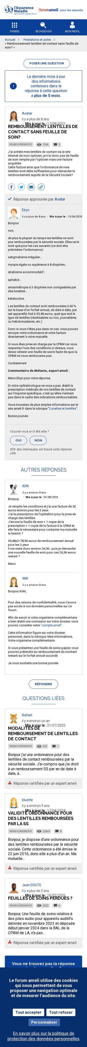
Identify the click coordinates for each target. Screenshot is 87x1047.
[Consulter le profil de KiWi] (14, 493)
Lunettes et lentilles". (63, 408)
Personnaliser (44, 1022)
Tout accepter (28, 1012)
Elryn (25, 210)
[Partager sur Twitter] (21, 187)
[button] (43, 17)
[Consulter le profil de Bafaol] (14, 722)
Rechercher (43, 31)
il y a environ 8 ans (34, 492)
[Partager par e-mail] (31, 187)
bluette (27, 800)
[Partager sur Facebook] (11, 187)
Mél (25, 578)
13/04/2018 (66, 216)
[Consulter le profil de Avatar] (14, 120)
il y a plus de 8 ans (33, 216)
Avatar (27, 113)
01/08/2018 (42, 497)
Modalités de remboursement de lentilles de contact (43, 733)
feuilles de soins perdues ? (40, 898)
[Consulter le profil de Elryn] (14, 217)
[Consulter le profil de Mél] (14, 585)
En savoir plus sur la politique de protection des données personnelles (43, 1036)
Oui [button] (21, 440)
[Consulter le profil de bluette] (14, 806)
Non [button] (41, 442)
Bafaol (27, 715)
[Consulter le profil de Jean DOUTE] (14, 892)
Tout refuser (61, 1012)
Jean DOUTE (31, 885)
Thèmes (14, 31)
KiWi (25, 486)
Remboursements (20, 144)
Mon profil (72, 31)
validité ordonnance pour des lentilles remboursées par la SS (40, 818)
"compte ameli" (51, 625)
